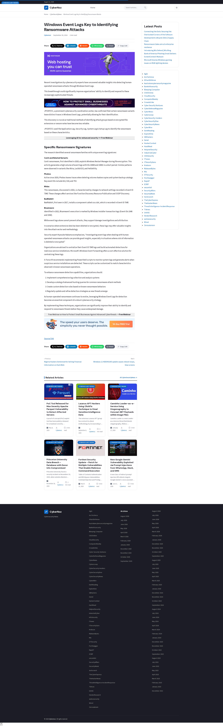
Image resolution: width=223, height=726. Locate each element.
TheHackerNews (150, 203)
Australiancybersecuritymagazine (157, 83)
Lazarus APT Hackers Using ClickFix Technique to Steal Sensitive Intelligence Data (89, 409)
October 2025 (125, 557)
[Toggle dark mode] (176, 7)
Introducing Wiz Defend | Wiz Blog (157, 50)
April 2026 (124, 532)
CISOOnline (148, 93)
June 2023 (155, 666)
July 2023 (155, 662)
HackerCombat (150, 143)
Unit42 (146, 212)
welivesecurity (150, 219)
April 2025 (155, 576)
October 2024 (157, 601)
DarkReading (149, 130)
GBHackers (148, 137)
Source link (49, 338)
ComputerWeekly (151, 99)
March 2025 (156, 581)
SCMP (146, 184)
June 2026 (124, 524)
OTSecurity (148, 175)
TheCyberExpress (151, 200)
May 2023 (155, 670)
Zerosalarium (149, 225)
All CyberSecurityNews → (128, 378)
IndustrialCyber (150, 153)
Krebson (147, 165)
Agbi (146, 74)
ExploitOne (148, 134)
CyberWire (148, 127)
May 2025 (155, 572)
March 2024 (156, 630)
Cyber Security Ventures (153, 105)
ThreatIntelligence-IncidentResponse (159, 206)
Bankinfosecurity (151, 86)
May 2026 (124, 528)
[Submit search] (145, 8)
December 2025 (126, 549)
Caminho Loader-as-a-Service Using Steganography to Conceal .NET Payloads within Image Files (122, 409)
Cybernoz (59, 430)
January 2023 (156, 687)
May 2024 (155, 621)
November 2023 (157, 646)
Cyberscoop (148, 115)
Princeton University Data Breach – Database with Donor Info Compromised (57, 463)
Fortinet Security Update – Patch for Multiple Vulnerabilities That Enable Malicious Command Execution (90, 465)
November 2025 (126, 553)
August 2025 (156, 560)
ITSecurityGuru (150, 162)
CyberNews (148, 111)
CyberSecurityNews (56, 14)
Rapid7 (147, 181)
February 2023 (157, 683)
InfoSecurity (149, 156)
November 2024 (157, 597)
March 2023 (156, 678)
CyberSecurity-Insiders (153, 118)
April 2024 (155, 625)
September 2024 (158, 605)
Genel (146, 140)
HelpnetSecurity (150, 149)
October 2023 (157, 650)
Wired (146, 222)
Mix (145, 171)
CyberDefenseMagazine (153, 108)
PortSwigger (149, 178)
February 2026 (125, 541)
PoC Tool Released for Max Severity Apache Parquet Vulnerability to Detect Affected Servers (58, 409)
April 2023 (155, 674)
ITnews (147, 159)
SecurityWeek (149, 193)
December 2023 (157, 642)
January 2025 (156, 589)
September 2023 (158, 654)
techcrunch (148, 197)
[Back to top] (1, 724)
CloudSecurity (149, 96)
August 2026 (125, 516)
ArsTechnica (149, 77)
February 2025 (157, 585)
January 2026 (125, 545)
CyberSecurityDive (151, 121)
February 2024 (157, 634)
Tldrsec (147, 209)
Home (92, 7)
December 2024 (157, 593)
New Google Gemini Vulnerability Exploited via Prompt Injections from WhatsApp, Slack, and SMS (121, 465)
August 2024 (156, 609)
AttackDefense (150, 80)
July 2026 (124, 520)
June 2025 (155, 568)
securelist (148, 187)
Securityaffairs (149, 190)
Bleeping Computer (152, 89)
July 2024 (155, 613)
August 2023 (156, 658)
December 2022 (157, 691)
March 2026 (124, 536)
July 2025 (155, 564)
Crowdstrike (149, 102)
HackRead (148, 146)
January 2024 (156, 638)
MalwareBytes (150, 168)
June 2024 (155, 617)
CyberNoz (53, 7)
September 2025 (126, 561)
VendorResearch (150, 216)
